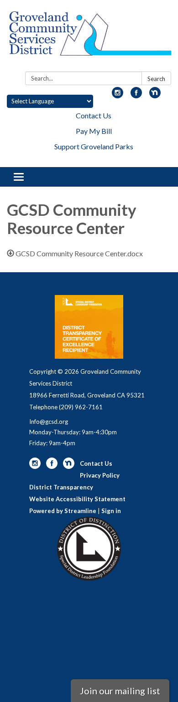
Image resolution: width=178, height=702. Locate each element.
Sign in (111, 510)
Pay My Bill (94, 131)
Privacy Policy (100, 475)
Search (156, 78)
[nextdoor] (155, 95)
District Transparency (61, 487)
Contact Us (93, 115)
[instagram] (117, 95)
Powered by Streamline (62, 510)
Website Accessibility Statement (77, 499)
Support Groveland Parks (93, 146)
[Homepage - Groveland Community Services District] (89, 37)
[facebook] (136, 95)
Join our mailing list (120, 690)
